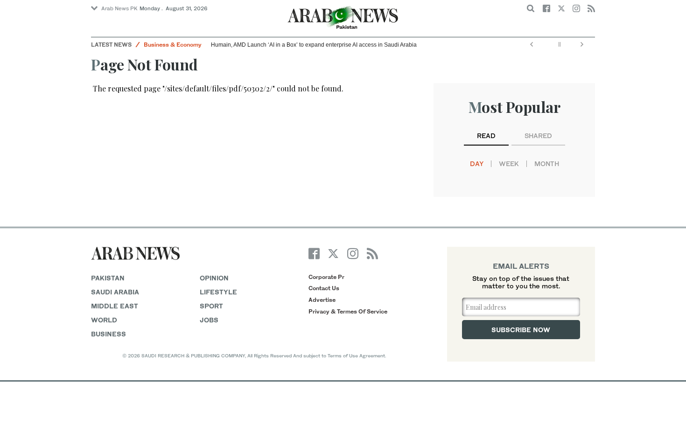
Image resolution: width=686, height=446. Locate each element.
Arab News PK (119, 8)
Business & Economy (173, 44)
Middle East (114, 306)
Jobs (209, 320)
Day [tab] (476, 163)
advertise (322, 299)
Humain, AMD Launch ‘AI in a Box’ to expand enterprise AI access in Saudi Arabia (314, 45)
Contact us (323, 288)
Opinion (214, 278)
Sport (211, 306)
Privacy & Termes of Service (347, 311)
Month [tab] (546, 163)
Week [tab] (509, 163)
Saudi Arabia (115, 292)
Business (108, 334)
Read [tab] (486, 135)
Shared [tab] (538, 135)
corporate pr (326, 276)
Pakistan (108, 278)
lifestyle (218, 292)
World (104, 320)
